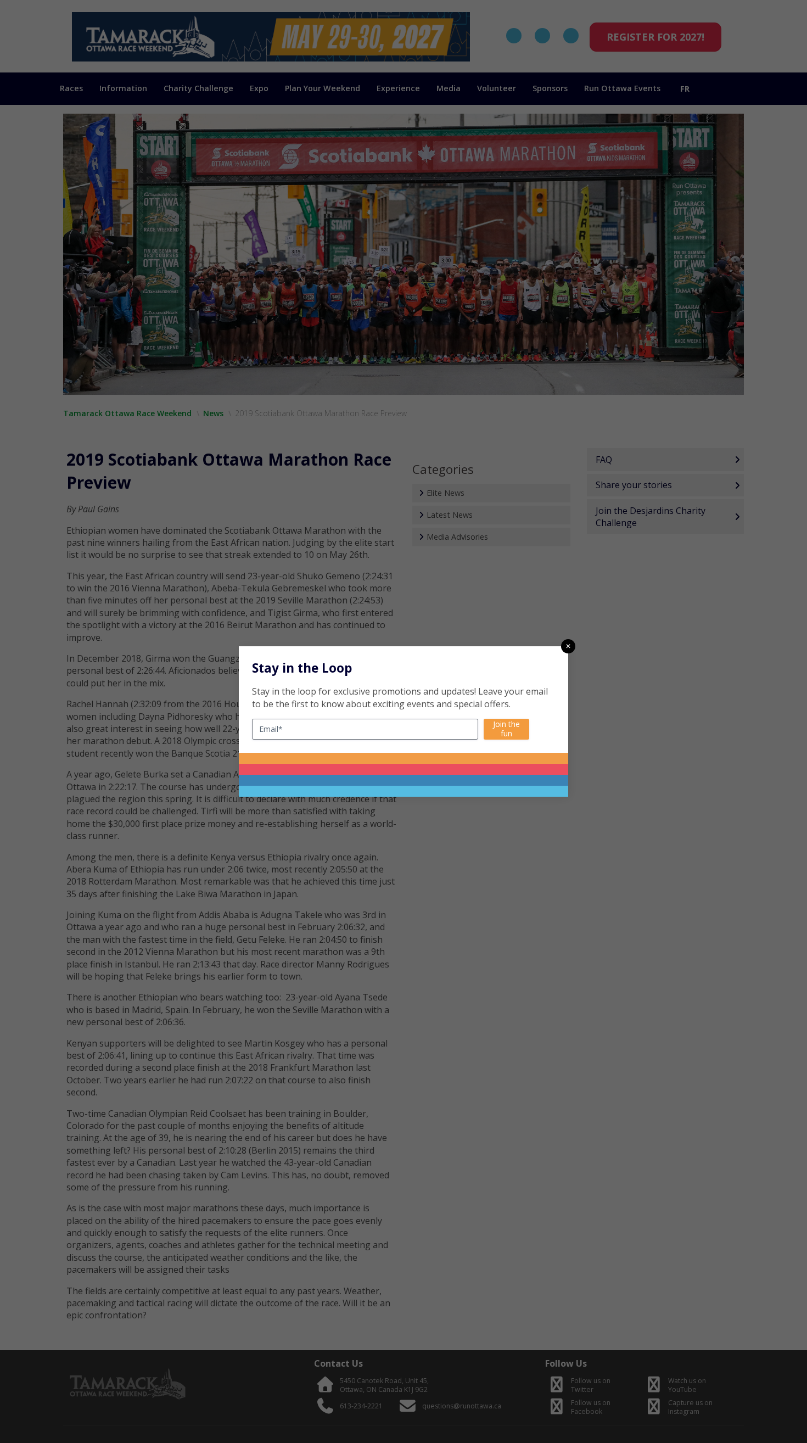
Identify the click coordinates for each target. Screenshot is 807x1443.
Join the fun (506, 729)
